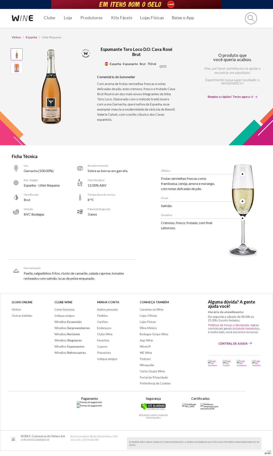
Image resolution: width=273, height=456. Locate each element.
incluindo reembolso (246, 328)
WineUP (145, 346)
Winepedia (147, 365)
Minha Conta (108, 302)
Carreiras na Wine (151, 309)
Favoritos (103, 340)
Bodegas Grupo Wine (154, 334)
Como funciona (64, 309)
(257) (163, 66)
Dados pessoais (107, 309)
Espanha (31, 37)
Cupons (102, 346)
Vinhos (16, 37)
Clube (49, 17)
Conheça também (154, 302)
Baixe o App (183, 17)
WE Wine (146, 352)
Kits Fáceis (121, 17)
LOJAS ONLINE (22, 302)
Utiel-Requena (51, 37)
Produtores (91, 17)
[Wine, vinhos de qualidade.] (14, 439)
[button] (251, 18)
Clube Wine (63, 302)
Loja (68, 17)
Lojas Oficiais (148, 315)
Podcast (145, 359)
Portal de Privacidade (154, 377)
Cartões (102, 322)
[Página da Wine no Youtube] (256, 363)
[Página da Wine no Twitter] (227, 363)
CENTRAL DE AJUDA (233, 343)
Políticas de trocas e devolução (228, 325)
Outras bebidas (22, 315)
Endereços (104, 328)
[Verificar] (153, 409)
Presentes (104, 352)
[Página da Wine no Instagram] (242, 363)
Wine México (148, 328)
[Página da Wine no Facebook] (213, 363)
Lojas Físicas (152, 17)
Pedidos (102, 315)
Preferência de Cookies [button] (155, 383)
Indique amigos (64, 315)
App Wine (146, 340)
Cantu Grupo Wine (152, 371)
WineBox (68, 322)
